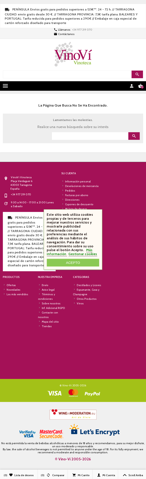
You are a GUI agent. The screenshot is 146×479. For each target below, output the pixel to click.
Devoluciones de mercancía (82, 186)
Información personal (78, 181)
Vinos (80, 303)
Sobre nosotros (51, 303)
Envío (45, 285)
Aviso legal (48, 289)
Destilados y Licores (89, 285)
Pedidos (70, 190)
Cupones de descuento (79, 204)
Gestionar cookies (82, 254)
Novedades (14, 289)
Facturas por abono (76, 195)
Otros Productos (87, 298)
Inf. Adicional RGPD (53, 308)
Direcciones (72, 199)
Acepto (73, 262)
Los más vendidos (17, 294)
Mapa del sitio (50, 321)
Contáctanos (66, 34)
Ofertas (11, 285)
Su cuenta (68, 173)
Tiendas (47, 326)
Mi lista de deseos (76, 208)
